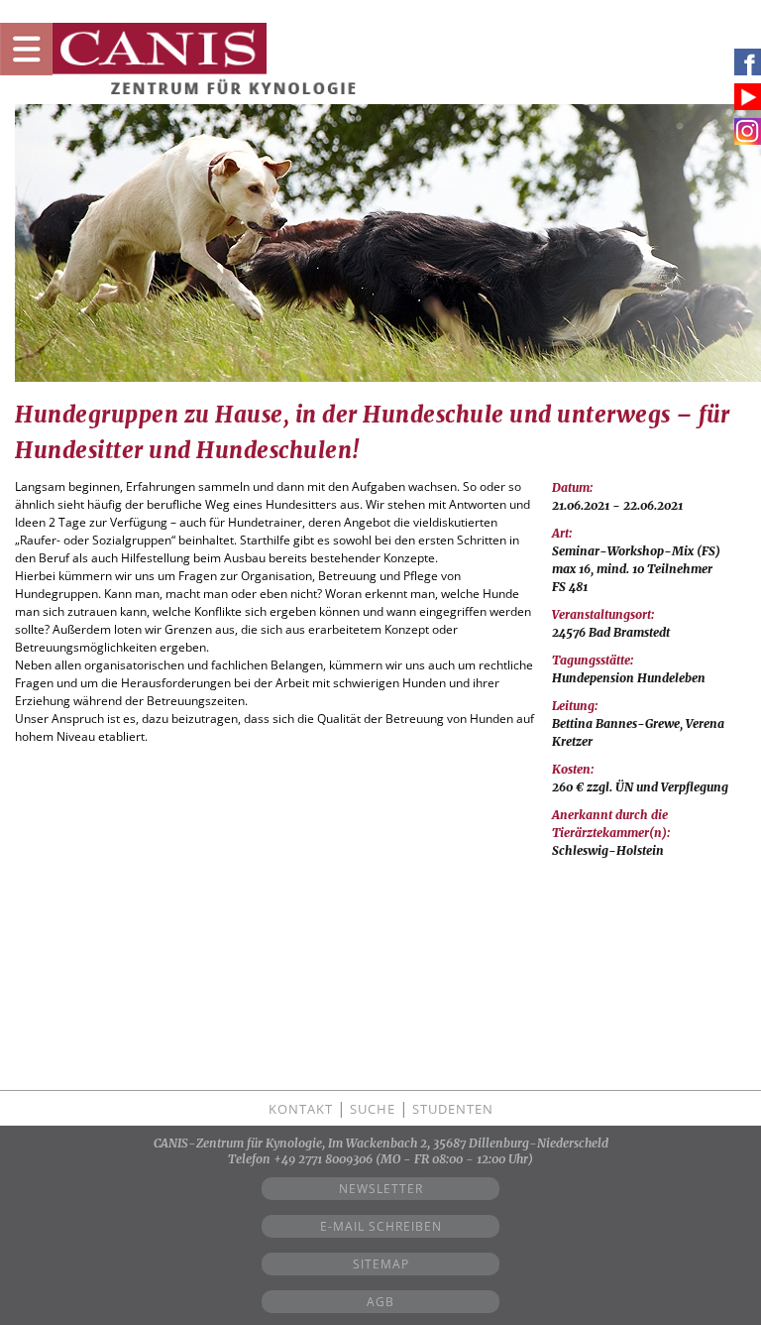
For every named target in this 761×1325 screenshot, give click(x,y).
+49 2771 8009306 (323, 1158)
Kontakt (301, 1109)
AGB (380, 1301)
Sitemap (381, 1264)
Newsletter (381, 1188)
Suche (372, 1109)
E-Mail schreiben (381, 1226)
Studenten (452, 1109)
